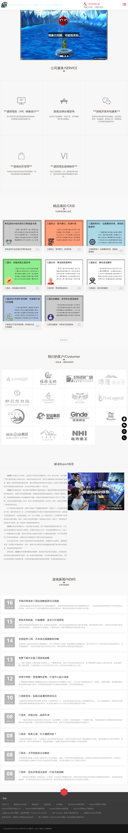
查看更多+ (64, 340)
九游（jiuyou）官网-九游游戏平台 (65, 813)
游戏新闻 (47, 804)
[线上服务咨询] (124, 419)
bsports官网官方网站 (97, 804)
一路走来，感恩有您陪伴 (64, 362)
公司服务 (59, 804)
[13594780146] (124, 437)
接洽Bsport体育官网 (76, 804)
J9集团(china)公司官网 (92, 813)
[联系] (124, 431)
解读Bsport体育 (20, 804)
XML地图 (55, 828)
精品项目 (35, 804)
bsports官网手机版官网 (35, 808)
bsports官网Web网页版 (59, 808)
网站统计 (62, 828)
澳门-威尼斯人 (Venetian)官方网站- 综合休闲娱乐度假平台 (61, 817)
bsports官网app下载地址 (84, 808)
